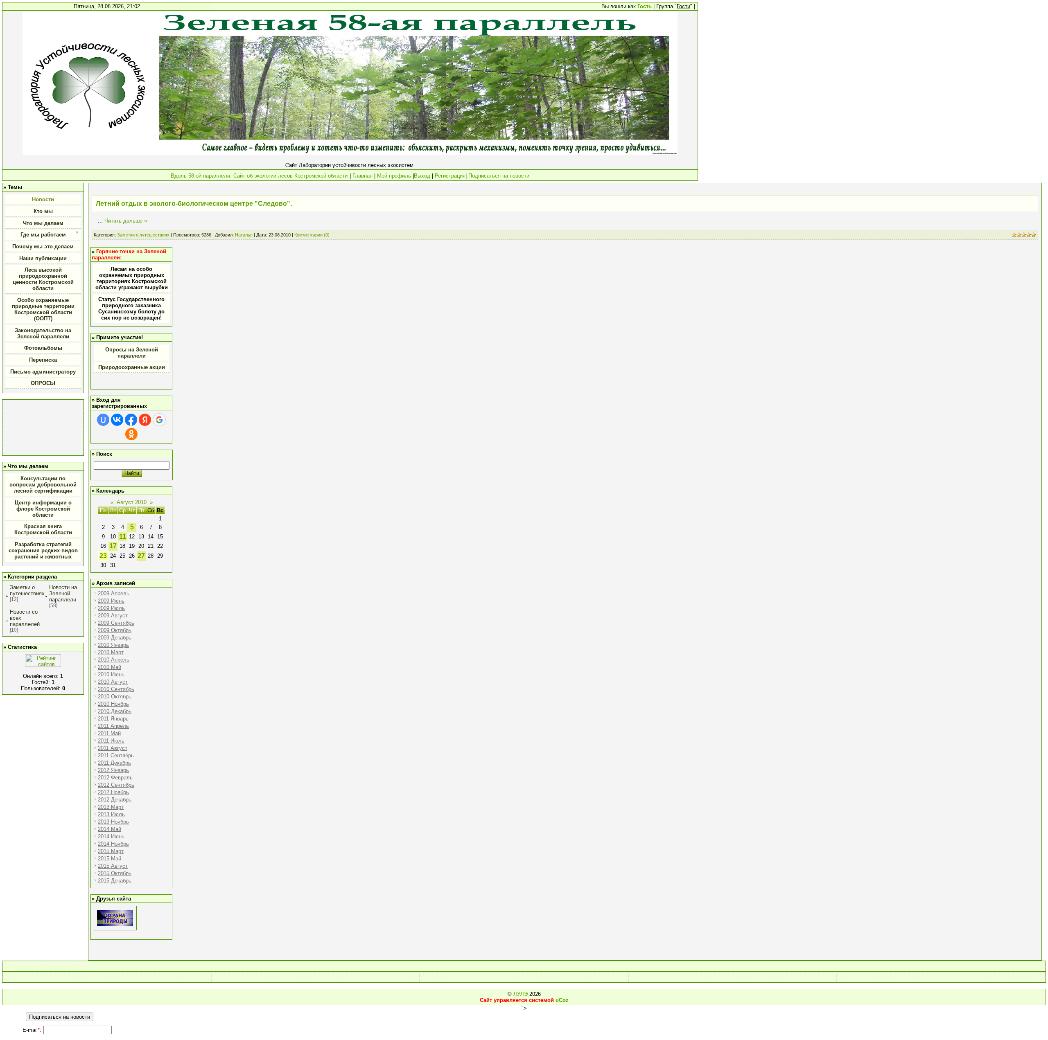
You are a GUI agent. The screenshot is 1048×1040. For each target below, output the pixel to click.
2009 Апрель (113, 593)
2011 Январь (113, 719)
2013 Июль (111, 814)
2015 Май (109, 858)
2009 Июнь (111, 601)
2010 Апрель (113, 660)
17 (113, 546)
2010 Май (109, 667)
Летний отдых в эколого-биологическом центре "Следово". (194, 203)
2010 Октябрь (114, 696)
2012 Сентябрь (116, 785)
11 (122, 536)
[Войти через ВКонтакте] (117, 420)
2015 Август (113, 866)
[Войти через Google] (159, 419)
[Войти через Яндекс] (145, 420)
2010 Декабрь (114, 711)
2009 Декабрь (114, 638)
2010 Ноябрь (113, 704)
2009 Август (113, 615)
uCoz (562, 1000)
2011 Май (109, 733)
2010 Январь (113, 645)
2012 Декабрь (114, 800)
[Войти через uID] (103, 420)
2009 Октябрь (114, 630)
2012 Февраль (115, 777)
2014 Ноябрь (113, 844)
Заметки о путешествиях (27, 590)
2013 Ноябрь (113, 822)
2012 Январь (113, 770)
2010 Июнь (111, 674)
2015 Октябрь (114, 873)
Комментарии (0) (312, 234)
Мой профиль (394, 176)
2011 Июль (111, 741)
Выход (422, 176)
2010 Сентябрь (116, 689)
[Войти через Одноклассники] (131, 434)
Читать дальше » (125, 221)
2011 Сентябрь (116, 755)
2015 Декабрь (114, 881)
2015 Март (111, 851)
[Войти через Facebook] (131, 420)
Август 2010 (132, 502)
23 (103, 555)
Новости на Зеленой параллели (63, 593)
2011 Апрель (113, 726)
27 (141, 555)
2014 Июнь (111, 836)
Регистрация (450, 176)
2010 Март (111, 652)
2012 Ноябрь (113, 792)
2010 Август (113, 682)
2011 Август (112, 748)
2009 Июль (111, 608)
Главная (362, 176)
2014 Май (109, 829)
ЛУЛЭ (520, 994)
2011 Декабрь (114, 763)
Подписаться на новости (498, 176)
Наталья (244, 234)
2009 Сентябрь (116, 623)
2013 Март (111, 807)
